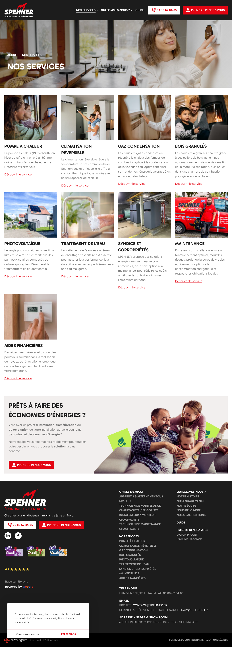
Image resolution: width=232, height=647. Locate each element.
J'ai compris (68, 634)
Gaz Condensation (133, 550)
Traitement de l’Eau (134, 564)
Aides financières (132, 578)
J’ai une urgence (189, 539)
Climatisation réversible (138, 545)
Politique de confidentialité (186, 639)
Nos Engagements (190, 501)
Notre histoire (188, 496)
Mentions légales (217, 639)
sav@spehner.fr (194, 610)
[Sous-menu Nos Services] (97, 10)
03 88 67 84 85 (167, 10)
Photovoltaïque (131, 559)
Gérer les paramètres (27, 634)
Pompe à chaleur (132, 541)
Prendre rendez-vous (208, 10)
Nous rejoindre (189, 510)
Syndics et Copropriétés (137, 569)
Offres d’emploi (131, 491)
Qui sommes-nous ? (191, 491)
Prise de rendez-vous (192, 530)
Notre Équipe (186, 505)
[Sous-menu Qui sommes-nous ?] (131, 10)
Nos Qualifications (191, 515)
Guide (181, 522)
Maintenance (129, 573)
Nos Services (129, 536)
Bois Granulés (130, 555)
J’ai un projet (187, 534)
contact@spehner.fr (150, 605)
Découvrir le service (18, 174)
